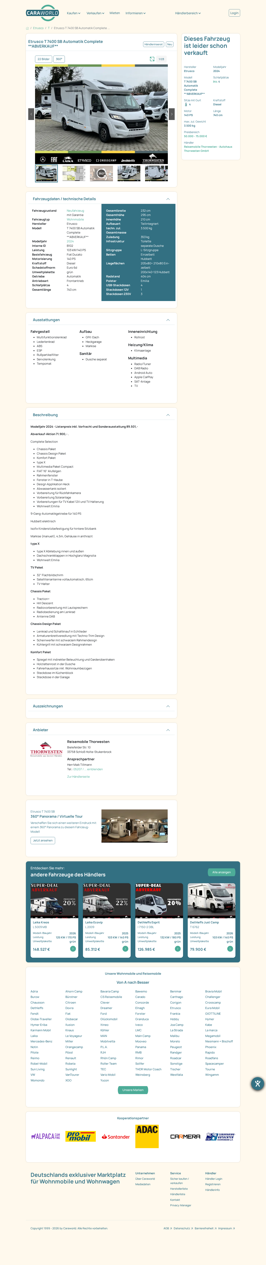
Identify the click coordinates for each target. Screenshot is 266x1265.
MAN (103, 1036)
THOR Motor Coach (148, 1069)
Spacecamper (214, 1064)
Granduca (142, 1019)
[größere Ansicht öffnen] (152, 58)
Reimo (35, 1058)
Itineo (104, 1025)
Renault (70, 1058)
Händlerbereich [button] (186, 13)
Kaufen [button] (72, 13)
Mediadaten (142, 1184)
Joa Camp (176, 1025)
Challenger (212, 997)
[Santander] (115, 1136)
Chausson (37, 1002)
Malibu (174, 1036)
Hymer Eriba (39, 1025)
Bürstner (71, 997)
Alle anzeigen (221, 872)
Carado (140, 997)
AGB (166, 1228)
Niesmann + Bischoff (219, 1041)
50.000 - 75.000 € (195, 136)
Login (234, 13)
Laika (34, 1036)
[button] (31, 114)
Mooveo (140, 1041)
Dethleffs (37, 1008)
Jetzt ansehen (43, 840)
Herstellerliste (179, 1188)
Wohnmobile (75, 219)
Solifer (139, 1064)
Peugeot (176, 1047)
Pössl (69, 1052)
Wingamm (212, 1075)
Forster (140, 1014)
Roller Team (108, 1064)
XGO (68, 1080)
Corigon (175, 1002)
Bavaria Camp (109, 991)
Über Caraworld (145, 1179)
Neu (169, 44)
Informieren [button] (134, 13)
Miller (69, 1041)
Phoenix (210, 1047)
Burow (35, 997)
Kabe (208, 1025)
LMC (138, 1030)
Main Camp (143, 1036)
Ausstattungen (46, 319)
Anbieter (40, 729)
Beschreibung (45, 414)
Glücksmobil (108, 1019)
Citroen (70, 1002)
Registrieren (212, 1184)
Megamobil (212, 1036)
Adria (34, 991)
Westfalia (176, 1075)
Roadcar (175, 1058)
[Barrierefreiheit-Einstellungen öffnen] (257, 1083)
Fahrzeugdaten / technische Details (64, 198)
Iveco (139, 1025)
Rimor (139, 1058)
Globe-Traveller (41, 1019)
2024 (70, 241)
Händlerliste (177, 1194)
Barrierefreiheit (204, 1228)
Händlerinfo (212, 1190)
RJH (103, 1052)
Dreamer (106, 1008)
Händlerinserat (153, 44)
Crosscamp (213, 1002)
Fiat (67, 1014)
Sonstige (176, 1064)
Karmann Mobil (41, 1030)
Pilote (35, 1052)
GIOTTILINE (213, 1014)
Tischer (175, 1069)
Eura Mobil (212, 1008)
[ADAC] (147, 1136)
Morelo (175, 1041)
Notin (34, 1047)
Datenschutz (182, 1228)
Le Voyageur (73, 1036)
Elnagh (140, 1008)
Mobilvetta (107, 1041)
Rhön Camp (108, 1058)
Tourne (210, 1069)
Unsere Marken (133, 1090)
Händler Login (213, 1179)
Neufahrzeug (75, 211)
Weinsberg (142, 1075)
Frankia (175, 1014)
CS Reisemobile (111, 997)
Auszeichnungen (48, 706)
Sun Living (38, 1069)
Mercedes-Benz (41, 1041)
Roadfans (211, 1058)
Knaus (69, 1030)
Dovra (69, 1008)
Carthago (176, 997)
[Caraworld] (42, 13)
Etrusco (175, 1008)
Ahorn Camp (73, 991)
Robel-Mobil (39, 1064)
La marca (211, 1030)
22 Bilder (44, 59)
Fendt (35, 1014)
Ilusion (70, 1025)
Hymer (209, 1019)
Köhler (104, 1030)
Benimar (175, 991)
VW (33, 1075)
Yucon (104, 1080)
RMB (138, 1052)
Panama (140, 1047)
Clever (105, 1002)
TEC (103, 1069)
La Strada (176, 1030)
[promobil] (80, 1136)
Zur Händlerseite (78, 777)
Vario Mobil (107, 1075)
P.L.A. (104, 1047)
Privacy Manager (180, 1205)
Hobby (174, 1019)
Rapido (210, 1052)
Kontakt (175, 1200)
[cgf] (220, 1136)
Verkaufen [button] (94, 13)
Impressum (225, 1228)
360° (59, 59)
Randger (176, 1052)
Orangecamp (74, 1047)
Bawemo (141, 991)
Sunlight (71, 1069)
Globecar (71, 1019)
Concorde (142, 1002)
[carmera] (185, 1136)
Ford (103, 1014)
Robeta (70, 1064)
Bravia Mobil (213, 991)
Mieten (115, 13)
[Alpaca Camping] (46, 1136)
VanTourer (72, 1075)
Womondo (37, 1080)
